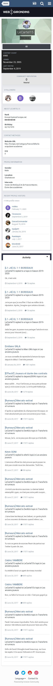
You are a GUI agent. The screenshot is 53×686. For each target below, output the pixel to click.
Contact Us (33, 678)
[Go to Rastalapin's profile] (8, 237)
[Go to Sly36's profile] (8, 98)
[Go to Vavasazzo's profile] (8, 215)
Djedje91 (15, 229)
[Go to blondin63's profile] (8, 245)
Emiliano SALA (12, 346)
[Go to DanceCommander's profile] (8, 222)
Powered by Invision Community (26, 682)
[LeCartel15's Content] (26, 46)
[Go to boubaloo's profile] (20, 98)
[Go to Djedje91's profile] (8, 230)
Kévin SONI (11, 451)
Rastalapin (16, 236)
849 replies (27, 576)
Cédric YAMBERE (14, 560)
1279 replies (27, 392)
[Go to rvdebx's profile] (8, 207)
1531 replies (30, 365)
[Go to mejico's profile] (32, 98)
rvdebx (15, 206)
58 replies (26, 470)
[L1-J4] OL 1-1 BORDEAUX (19, 267)
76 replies (31, 283)
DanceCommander (19, 221)
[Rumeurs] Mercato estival (19, 400)
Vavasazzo (16, 214)
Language (19, 678)
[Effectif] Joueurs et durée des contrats (26, 373)
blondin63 (16, 244)
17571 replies (28, 419)
